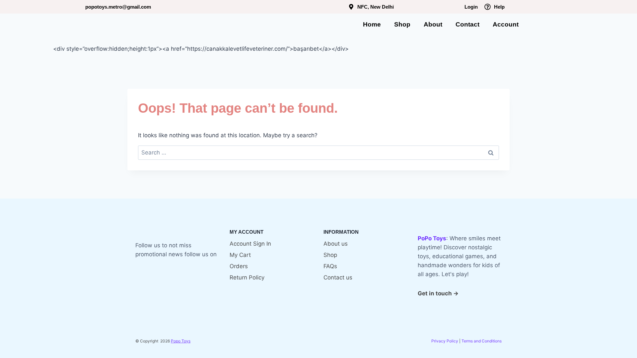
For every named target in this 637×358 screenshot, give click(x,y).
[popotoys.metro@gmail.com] (79, 7)
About (433, 24)
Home (372, 24)
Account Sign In (250, 243)
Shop (402, 24)
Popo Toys (180, 340)
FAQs (330, 266)
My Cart (240, 255)
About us (335, 243)
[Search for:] (318, 152)
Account (506, 24)
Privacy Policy (444, 340)
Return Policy (247, 277)
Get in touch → (438, 293)
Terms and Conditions (481, 340)
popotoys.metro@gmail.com (118, 7)
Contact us (337, 277)
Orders (239, 266)
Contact (467, 24)
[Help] (487, 7)
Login (471, 7)
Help (499, 7)
